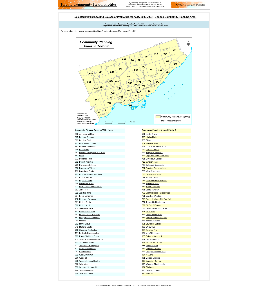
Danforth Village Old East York (92, 153)
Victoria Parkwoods (87, 249)
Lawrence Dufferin (87, 211)
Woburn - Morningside (88, 267)
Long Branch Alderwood (89, 218)
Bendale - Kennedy (87, 146)
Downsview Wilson (87, 168)
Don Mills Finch (85, 159)
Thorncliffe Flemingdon (89, 245)
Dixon (81, 156)
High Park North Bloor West (90, 187)
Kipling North (84, 205)
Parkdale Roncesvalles (89, 233)
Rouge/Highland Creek (89, 236)
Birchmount (84, 149)
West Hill (83, 258)
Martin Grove (84, 224)
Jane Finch (84, 190)
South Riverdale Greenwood (91, 239)
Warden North (85, 252)
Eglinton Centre (85, 180)
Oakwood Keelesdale (88, 230)
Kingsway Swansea (87, 199)
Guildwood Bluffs (86, 184)
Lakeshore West (86, 208)
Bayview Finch (85, 140)
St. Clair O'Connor (86, 242)
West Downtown (86, 255)
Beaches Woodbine (87, 143)
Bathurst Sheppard (87, 137)
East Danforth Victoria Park (90, 174)
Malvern (82, 221)
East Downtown (85, 177)
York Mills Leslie (86, 273)
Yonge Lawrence (86, 270)
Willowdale (84, 264)
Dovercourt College (87, 165)
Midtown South (85, 227)
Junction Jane (85, 193)
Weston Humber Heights (89, 261)
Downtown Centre (86, 171)
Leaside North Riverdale (89, 215)
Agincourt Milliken (86, 134)
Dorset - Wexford (86, 162)
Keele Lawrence (86, 196)
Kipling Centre (85, 202)
